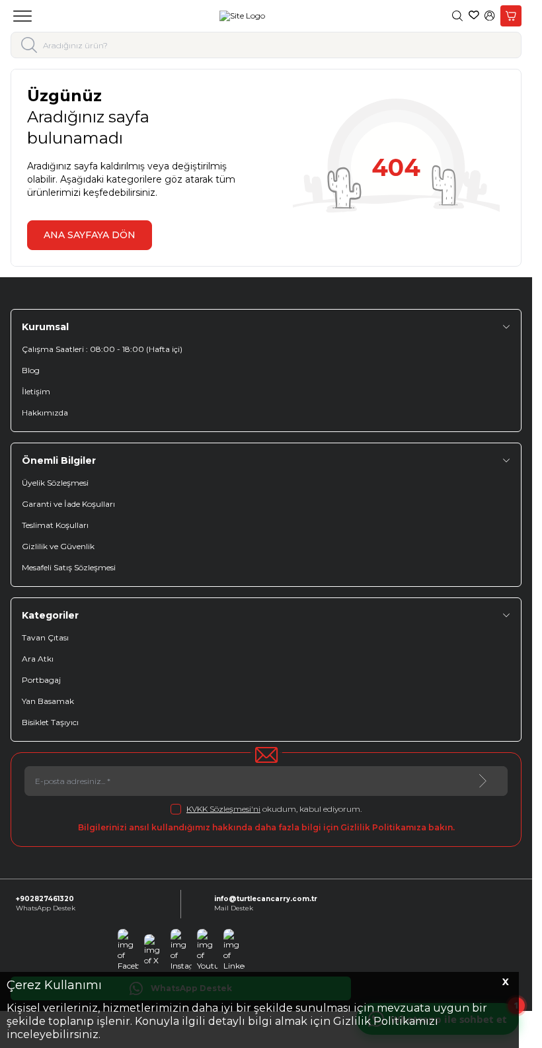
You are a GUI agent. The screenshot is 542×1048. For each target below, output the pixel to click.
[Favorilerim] (474, 16)
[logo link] (242, 16)
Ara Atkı (38, 659)
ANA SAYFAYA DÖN (90, 235)
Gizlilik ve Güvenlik (58, 546)
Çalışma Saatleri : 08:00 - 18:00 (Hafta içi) (102, 349)
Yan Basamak (48, 701)
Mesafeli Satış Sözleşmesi (69, 567)
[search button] (29, 45)
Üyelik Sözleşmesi (55, 483)
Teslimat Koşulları (55, 525)
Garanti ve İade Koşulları (68, 504)
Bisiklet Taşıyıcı (50, 722)
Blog (31, 370)
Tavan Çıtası (45, 637)
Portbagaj (41, 680)
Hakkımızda (45, 412)
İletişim (36, 391)
